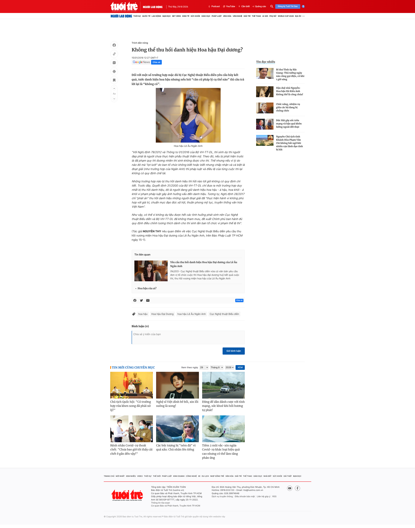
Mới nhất (120, 476)
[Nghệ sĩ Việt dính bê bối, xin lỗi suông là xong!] (177, 385)
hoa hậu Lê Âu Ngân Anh (192, 314)
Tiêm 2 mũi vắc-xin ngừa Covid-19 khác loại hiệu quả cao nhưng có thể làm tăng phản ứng (221, 452)
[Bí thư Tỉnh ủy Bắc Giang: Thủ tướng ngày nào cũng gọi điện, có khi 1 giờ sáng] (264, 73)
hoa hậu (143, 314)
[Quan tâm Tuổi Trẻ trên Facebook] (297, 488)
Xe (199, 476)
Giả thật (288, 476)
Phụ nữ (273, 16)
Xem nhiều (131, 476)
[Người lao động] (152, 6)
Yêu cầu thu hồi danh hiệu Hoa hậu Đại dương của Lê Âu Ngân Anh (203, 264)
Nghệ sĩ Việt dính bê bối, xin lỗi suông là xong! (177, 404)
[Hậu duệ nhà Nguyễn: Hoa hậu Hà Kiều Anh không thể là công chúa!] (264, 91)
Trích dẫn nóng (140, 43)
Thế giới (157, 476)
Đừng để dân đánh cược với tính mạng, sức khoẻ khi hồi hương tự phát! (223, 406)
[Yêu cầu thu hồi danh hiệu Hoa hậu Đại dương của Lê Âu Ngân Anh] (151, 271)
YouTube (230, 6)
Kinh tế (185, 16)
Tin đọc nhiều (265, 62)
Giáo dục (206, 16)
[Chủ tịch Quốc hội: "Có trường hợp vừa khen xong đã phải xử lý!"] (131, 385)
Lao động (156, 16)
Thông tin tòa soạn (160, 503)
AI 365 (265, 16)
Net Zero (176, 16)
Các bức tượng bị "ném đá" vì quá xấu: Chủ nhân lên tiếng (176, 447)
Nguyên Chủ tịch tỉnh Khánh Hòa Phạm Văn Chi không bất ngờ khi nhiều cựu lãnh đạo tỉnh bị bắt (289, 143)
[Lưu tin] (114, 80)
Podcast (215, 6)
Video (140, 476)
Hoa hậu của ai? (147, 288)
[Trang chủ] (121, 16)
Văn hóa (229, 476)
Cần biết (245, 6)
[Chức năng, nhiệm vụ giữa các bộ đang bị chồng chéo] (264, 108)
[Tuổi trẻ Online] (127, 495)
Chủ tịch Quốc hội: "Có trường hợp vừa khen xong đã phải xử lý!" (130, 406)
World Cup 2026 (286, 16)
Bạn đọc (166, 16)
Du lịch (205, 476)
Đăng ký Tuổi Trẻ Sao (288, 6)
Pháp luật (217, 16)
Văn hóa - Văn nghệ (232, 16)
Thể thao (256, 16)
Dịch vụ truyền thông (222, 496)
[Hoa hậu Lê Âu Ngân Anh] (188, 115)
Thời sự (137, 16)
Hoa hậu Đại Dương (162, 314)
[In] (114, 71)
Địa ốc (298, 16)
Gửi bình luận (233, 351)
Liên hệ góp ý (263, 496)
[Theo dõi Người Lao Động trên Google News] (141, 62)
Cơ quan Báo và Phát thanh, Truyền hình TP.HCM (175, 505)
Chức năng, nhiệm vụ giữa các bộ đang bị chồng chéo (288, 107)
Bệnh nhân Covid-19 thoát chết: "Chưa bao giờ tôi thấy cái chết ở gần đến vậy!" (131, 449)
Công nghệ (191, 476)
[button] (114, 88)
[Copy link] (114, 54)
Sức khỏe (195, 16)
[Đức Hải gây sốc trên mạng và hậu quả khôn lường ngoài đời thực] (264, 124)
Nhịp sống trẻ (217, 476)
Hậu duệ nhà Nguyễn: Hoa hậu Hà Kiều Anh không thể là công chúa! (289, 91)
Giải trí (246, 16)
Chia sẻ (156, 62)
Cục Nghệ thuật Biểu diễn (224, 314)
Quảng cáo (260, 6)
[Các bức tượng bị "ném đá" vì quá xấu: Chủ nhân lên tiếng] (177, 428)
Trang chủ (109, 476)
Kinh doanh (179, 476)
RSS (274, 496)
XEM (240, 367)
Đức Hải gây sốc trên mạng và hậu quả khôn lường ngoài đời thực (289, 123)
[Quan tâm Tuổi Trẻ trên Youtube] (289, 488)
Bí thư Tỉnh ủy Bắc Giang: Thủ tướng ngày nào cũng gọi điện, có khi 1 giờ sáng (290, 74)
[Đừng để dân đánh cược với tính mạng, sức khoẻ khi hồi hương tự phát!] (223, 385)
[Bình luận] (114, 63)
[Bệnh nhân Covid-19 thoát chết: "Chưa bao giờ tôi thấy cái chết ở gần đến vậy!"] (131, 428)
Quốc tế (146, 16)
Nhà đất (268, 476)
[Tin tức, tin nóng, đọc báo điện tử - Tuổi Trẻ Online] (126, 6)
